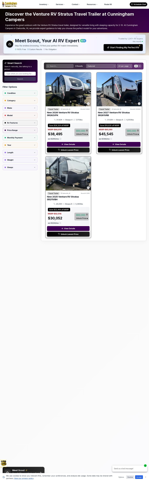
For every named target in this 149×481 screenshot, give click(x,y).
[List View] (139, 66)
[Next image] (88, 89)
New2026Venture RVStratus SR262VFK (63, 114)
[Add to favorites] (88, 103)
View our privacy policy (24, 478)
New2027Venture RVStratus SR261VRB (114, 114)
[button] (74, 44)
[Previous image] (49, 89)
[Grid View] (136, 66)
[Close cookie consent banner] (145, 477)
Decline (130, 477)
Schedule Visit (140, 4)
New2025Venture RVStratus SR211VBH (63, 198)
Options (121, 477)
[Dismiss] (4, 469)
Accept (139, 477)
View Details (69, 144)
